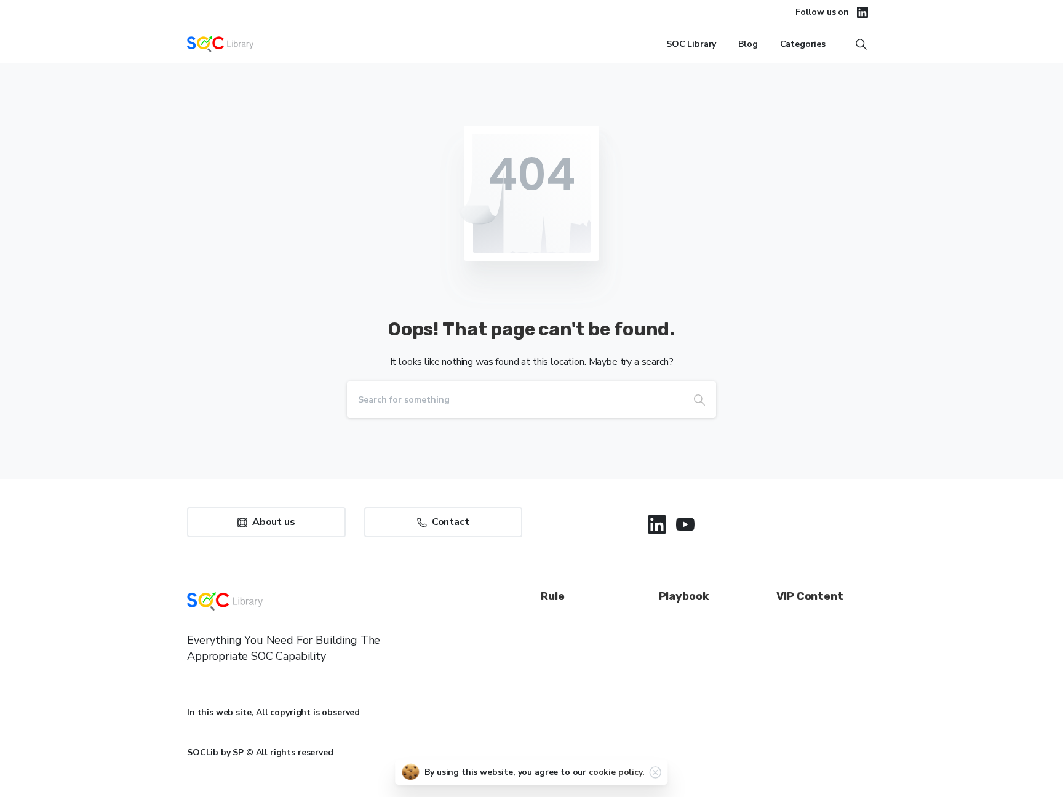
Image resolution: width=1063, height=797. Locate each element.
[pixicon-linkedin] (657, 524)
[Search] (699, 399)
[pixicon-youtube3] (685, 524)
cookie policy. (617, 772)
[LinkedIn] (862, 12)
